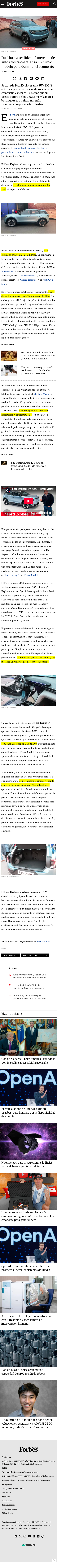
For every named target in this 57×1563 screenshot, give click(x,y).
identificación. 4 (29, 275)
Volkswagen (7, 271)
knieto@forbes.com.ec (45, 1476)
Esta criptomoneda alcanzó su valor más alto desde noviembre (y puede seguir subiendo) (38, 356)
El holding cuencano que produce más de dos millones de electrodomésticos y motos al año (29, 997)
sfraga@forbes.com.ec (42, 1480)
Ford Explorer (30, 955)
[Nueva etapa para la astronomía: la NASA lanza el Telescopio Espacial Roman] (28, 1141)
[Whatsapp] (14, 78)
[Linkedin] (42, 78)
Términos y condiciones (11, 1522)
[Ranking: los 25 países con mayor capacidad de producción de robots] (28, 1348)
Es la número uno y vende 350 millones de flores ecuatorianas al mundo (30, 976)
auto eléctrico (10, 955)
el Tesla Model (30, 575)
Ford (12, 114)
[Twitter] (20, 78)
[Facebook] (25, 78)
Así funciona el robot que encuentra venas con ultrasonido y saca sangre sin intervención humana (27, 1320)
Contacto (45, 1522)
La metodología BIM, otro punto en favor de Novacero (29, 986)
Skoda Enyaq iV (12, 575)
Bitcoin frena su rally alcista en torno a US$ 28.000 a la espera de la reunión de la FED (28, 466)
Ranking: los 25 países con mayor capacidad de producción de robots (23, 1372)
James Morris (7, 72)
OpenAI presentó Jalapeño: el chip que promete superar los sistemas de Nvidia (25, 1268)
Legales (26, 1522)
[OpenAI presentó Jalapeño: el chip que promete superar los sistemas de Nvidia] (28, 1244)
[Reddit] (31, 78)
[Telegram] (37, 78)
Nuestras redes (36, 1525)
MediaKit (36, 1522)
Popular (13, 968)
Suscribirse (43, 4)
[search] (54, 4)
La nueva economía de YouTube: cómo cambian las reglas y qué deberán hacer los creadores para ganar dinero (27, 1216)
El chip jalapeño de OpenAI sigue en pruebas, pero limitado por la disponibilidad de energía (28, 1113)
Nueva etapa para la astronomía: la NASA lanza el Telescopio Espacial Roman (26, 1164)
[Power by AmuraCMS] (28, 1545)
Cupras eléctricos (28, 279)
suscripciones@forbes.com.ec (13, 1489)
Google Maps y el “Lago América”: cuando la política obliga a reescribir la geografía (28, 1061)
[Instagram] (25, 1536)
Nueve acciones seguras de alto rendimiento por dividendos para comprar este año (37, 370)
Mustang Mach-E (42, 393)
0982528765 (7, 1501)
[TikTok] (42, 1536)
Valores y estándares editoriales (14, 1525)
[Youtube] (29, 1536)
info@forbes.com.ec (34, 1464)
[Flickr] (38, 1536)
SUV (44, 955)
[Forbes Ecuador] (15, 4)
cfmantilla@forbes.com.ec (28, 1472)
